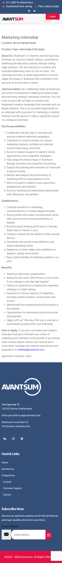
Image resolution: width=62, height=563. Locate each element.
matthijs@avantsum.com (30, 349)
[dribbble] (13, 438)
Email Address (11, 526)
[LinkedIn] (34, 10)
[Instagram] (29, 10)
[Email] (22, 438)
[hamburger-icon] (48, 19)
